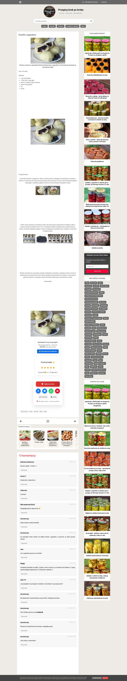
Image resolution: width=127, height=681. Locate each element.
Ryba (100, 360)
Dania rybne (88, 363)
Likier (86, 366)
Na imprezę (96, 289)
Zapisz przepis (49, 384)
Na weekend (103, 308)
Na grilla (52, 26)
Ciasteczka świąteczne (98, 370)
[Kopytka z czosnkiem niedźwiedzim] (24, 436)
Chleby (87, 357)
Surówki (87, 305)
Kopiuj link (44, 397)
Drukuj (54, 397)
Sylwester (102, 373)
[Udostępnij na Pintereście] (57, 391)
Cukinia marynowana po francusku (97, 555)
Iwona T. (23, 476)
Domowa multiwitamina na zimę (97, 75)
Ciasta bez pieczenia (91, 299)
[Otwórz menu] (20, 2)
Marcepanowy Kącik (27, 504)
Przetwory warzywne (91, 292)
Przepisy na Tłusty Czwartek (93, 318)
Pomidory (60, 26)
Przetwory (88, 286)
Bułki (93, 328)
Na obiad (36, 411)
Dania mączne (24, 411)
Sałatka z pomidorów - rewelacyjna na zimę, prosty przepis (97, 227)
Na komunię (88, 376)
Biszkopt (105, 344)
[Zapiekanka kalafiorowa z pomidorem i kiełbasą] (52, 436)
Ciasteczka (88, 337)
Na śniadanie (97, 334)
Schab (99, 341)
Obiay (45, 411)
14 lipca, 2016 (72, 461)
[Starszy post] (75, 421)
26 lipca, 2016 (72, 579)
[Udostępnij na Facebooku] (38, 391)
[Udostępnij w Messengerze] (44, 391)
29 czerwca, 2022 (71, 636)
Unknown (23, 490)
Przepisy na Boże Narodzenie (93, 296)
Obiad (41, 411)
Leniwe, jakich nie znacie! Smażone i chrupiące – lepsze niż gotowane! (66, 443)
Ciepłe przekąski (90, 321)
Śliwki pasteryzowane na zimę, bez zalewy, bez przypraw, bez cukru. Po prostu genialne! (97, 205)
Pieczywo (88, 315)
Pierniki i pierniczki (96, 347)
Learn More (97, 678)
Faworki (87, 370)
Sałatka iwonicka (97, 248)
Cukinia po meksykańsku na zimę (97, 598)
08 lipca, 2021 (72, 622)
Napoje (106, 318)
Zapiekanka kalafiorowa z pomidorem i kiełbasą (53, 443)
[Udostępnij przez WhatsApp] (51, 391)
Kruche (99, 350)
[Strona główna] (48, 421)
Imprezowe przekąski (91, 302)
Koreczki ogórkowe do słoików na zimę (97, 448)
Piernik (100, 366)
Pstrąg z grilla (39, 442)
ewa (21, 549)
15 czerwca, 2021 (71, 593)
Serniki (96, 337)
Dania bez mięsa (90, 331)
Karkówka (88, 360)
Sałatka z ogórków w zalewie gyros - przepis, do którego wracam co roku (97, 183)
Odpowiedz (24, 470)
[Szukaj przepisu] (91, 21)
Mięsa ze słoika (89, 354)
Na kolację (95, 305)
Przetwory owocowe (91, 308)
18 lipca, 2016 (72, 563)
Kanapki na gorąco (99, 363)
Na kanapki (104, 305)
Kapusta (87, 312)
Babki (105, 347)
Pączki (105, 334)
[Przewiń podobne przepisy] (76, 439)
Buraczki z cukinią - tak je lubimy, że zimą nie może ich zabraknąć (97, 97)
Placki (95, 360)
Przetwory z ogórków (72, 26)
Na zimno (102, 302)
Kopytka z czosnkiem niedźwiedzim (25, 443)
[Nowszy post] (20, 421)
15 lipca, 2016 (72, 504)
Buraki (87, 347)
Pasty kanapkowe (90, 341)
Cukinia (44, 26)
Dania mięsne (104, 286)
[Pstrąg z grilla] (38, 436)
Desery (102, 325)
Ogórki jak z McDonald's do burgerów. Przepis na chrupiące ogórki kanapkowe (97, 54)
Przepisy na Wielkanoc (91, 325)
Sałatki (102, 292)
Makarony (93, 366)
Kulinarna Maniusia (27, 462)
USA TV (23, 580)
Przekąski (88, 289)
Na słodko (88, 334)
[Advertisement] (48, 104)
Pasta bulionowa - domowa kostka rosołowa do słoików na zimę (97, 119)
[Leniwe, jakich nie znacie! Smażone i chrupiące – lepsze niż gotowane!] (66, 436)
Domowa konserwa (97, 357)
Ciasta (100, 283)
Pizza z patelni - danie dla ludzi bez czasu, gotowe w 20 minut (97, 140)
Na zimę (96, 286)
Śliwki (83, 26)
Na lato (105, 354)
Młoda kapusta (101, 328)
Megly (22, 563)
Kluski (30, 411)
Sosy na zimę (97, 344)
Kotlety (95, 315)
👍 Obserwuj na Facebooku (48, 351)
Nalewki (99, 354)
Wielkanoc (94, 373)
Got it (105, 678)
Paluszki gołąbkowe (97, 161)
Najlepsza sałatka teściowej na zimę (97, 513)
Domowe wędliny (90, 350)
